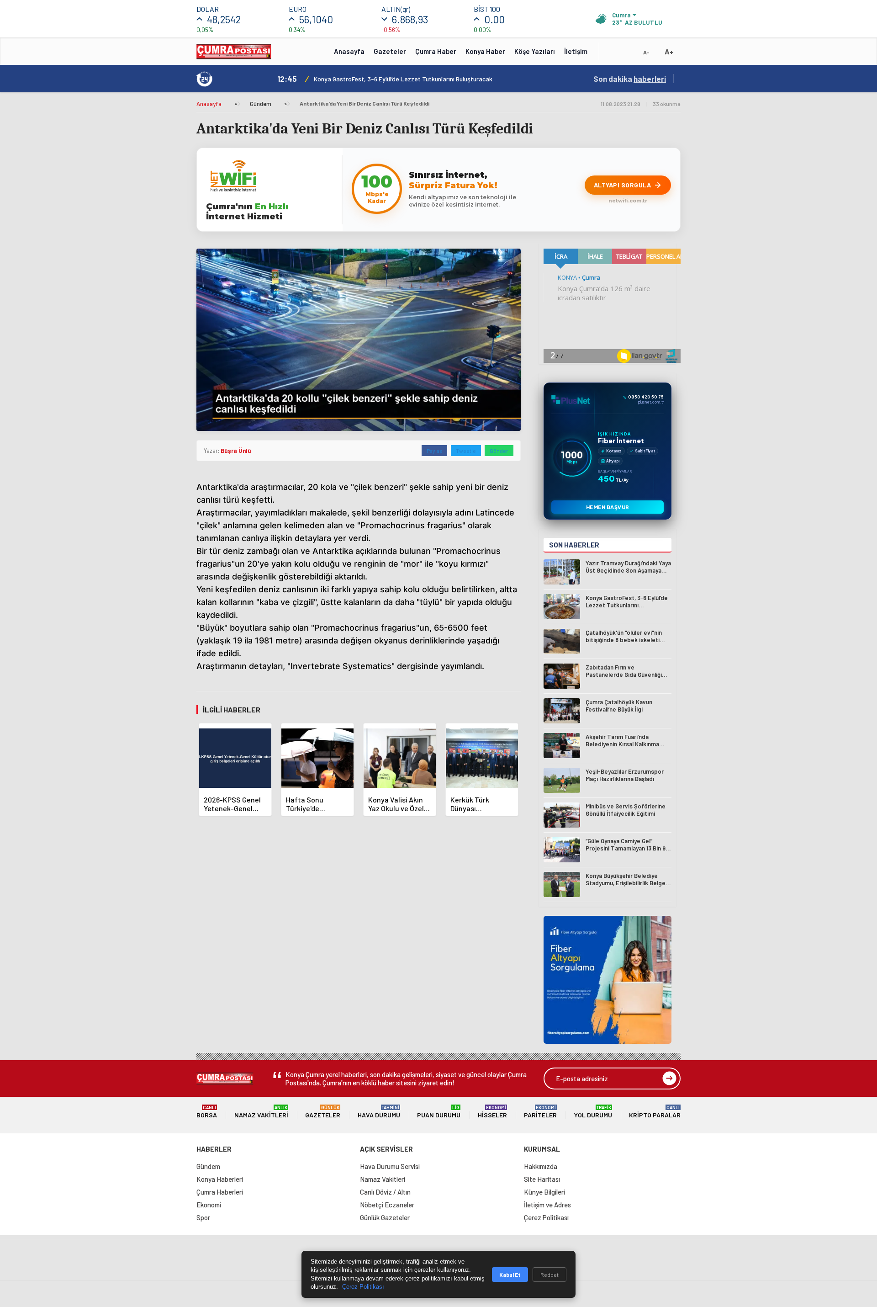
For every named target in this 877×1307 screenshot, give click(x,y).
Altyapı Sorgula (622, 185)
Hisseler (492, 1112)
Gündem (260, 103)
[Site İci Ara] (613, 54)
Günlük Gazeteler (385, 1217)
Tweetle (466, 450)
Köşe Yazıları (534, 51)
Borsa (206, 1112)
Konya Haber (485, 51)
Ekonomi (208, 1205)
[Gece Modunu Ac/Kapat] (628, 54)
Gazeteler (390, 51)
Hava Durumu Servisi (390, 1166)
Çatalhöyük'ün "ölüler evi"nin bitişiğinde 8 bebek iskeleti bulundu (402, 79)
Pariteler (540, 1112)
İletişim (575, 51)
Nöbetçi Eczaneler (387, 1205)
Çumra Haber (435, 51)
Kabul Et (510, 1274)
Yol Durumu (593, 1112)
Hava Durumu (379, 1112)
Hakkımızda (540, 1166)
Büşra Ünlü (236, 450)
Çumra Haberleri (219, 1192)
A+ (669, 51)
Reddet (549, 1274)
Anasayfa (349, 51)
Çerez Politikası (546, 1217)
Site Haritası (542, 1179)
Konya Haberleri (219, 1179)
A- (646, 52)
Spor (203, 1217)
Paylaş (434, 450)
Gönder (499, 450)
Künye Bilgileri (544, 1192)
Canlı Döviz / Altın (385, 1192)
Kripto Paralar (655, 1112)
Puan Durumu (438, 1112)
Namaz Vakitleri (261, 1112)
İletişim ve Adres (547, 1205)
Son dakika (629, 78)
